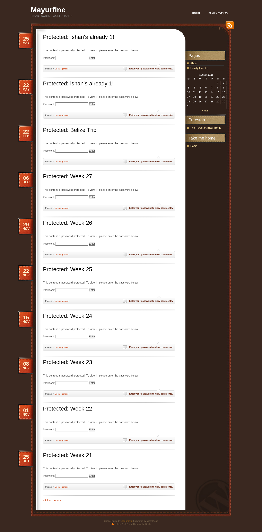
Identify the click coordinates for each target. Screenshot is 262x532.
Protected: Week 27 (67, 176)
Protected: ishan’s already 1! (78, 84)
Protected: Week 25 (67, 269)
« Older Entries (52, 500)
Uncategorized (62, 69)
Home (193, 145)
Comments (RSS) (142, 524)
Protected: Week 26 (67, 223)
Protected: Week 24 (67, 316)
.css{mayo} (127, 521)
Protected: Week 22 (67, 409)
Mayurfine (48, 10)
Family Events (199, 68)
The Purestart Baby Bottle (205, 127)
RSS (229, 26)
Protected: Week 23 (67, 362)
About (193, 63)
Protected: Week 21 (67, 455)
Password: (49, 58)
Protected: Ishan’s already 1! (78, 37)
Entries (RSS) (121, 524)
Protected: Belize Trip (69, 130)
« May (205, 110)
